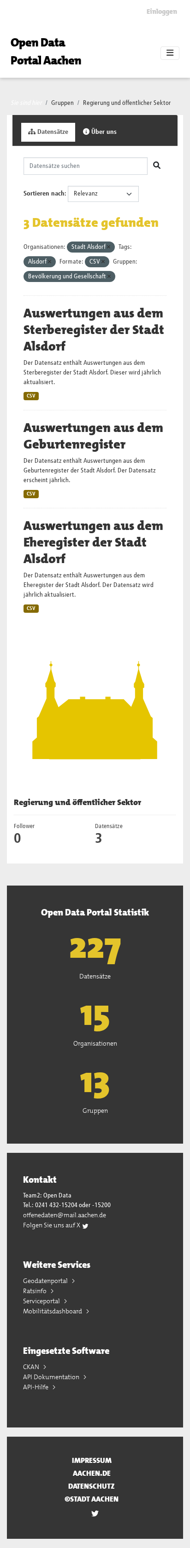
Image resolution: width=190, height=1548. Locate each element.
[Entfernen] (108, 247)
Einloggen (162, 11)
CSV (31, 396)
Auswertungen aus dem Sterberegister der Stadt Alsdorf (94, 330)
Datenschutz (91, 1486)
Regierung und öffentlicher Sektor (127, 103)
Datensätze (52, 132)
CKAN (32, 1367)
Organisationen (95, 1043)
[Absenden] (156, 166)
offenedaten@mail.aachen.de (64, 1215)
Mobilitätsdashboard (53, 1311)
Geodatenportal (46, 1281)
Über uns (103, 132)
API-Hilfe (36, 1387)
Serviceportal (42, 1301)
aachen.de (92, 1473)
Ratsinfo (35, 1291)
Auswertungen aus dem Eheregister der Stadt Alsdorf (93, 542)
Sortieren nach (44, 193)
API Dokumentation (52, 1377)
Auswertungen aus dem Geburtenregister (93, 436)
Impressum (92, 1460)
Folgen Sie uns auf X (52, 1225)
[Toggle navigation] (169, 53)
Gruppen (62, 103)
